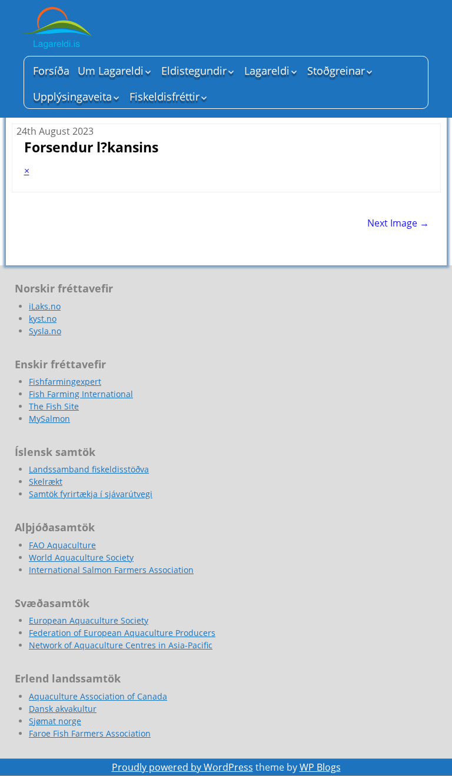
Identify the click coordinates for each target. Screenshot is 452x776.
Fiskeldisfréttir (164, 96)
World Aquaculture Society (81, 557)
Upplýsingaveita (72, 96)
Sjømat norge (55, 721)
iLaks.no (45, 306)
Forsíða (51, 71)
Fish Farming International (81, 393)
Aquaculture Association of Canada (98, 696)
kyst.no (42, 318)
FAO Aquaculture (62, 545)
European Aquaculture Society (88, 620)
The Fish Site (54, 406)
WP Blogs (320, 767)
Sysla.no (45, 331)
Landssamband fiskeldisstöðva (89, 469)
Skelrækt (45, 481)
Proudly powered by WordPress (182, 767)
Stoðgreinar (336, 71)
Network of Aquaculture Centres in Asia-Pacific (120, 645)
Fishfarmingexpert (65, 381)
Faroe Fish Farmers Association (90, 733)
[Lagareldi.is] (100, 29)
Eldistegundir (194, 71)
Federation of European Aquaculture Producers (122, 632)
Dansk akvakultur (63, 708)
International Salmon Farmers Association (111, 569)
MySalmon (49, 418)
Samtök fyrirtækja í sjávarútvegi (90, 493)
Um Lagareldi (111, 71)
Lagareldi (267, 71)
